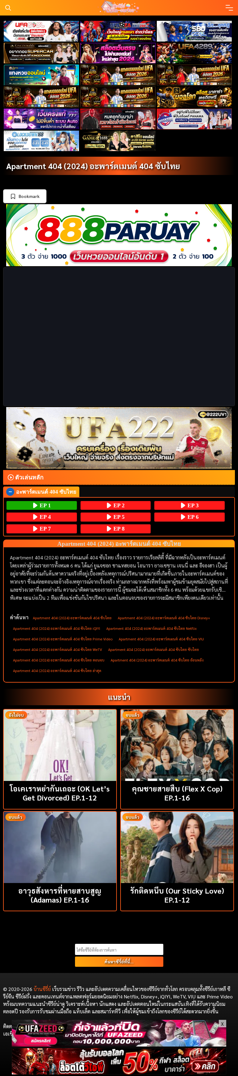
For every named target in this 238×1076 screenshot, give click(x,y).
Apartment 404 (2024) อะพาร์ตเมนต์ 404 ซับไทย (93, 165)
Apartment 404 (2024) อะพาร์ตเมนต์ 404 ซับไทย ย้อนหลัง (157, 659)
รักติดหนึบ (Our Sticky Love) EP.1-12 (177, 894)
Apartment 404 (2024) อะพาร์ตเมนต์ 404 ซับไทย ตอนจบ (58, 659)
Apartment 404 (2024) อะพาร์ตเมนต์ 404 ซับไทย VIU (161, 638)
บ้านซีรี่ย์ (42, 989)
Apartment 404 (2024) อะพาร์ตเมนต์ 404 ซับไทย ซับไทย (153, 649)
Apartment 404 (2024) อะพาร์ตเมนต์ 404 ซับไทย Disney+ (164, 617)
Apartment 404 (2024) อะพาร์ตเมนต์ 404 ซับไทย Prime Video (62, 638)
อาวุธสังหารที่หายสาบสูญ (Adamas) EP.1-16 (59, 894)
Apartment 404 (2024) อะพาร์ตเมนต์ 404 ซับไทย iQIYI (56, 628)
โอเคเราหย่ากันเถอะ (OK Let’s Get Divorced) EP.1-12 (60, 792)
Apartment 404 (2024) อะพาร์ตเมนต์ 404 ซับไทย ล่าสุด (57, 670)
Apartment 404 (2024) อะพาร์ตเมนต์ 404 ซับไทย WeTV (57, 649)
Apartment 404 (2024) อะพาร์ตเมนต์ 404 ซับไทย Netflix (151, 628)
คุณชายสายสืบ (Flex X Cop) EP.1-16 (177, 792)
